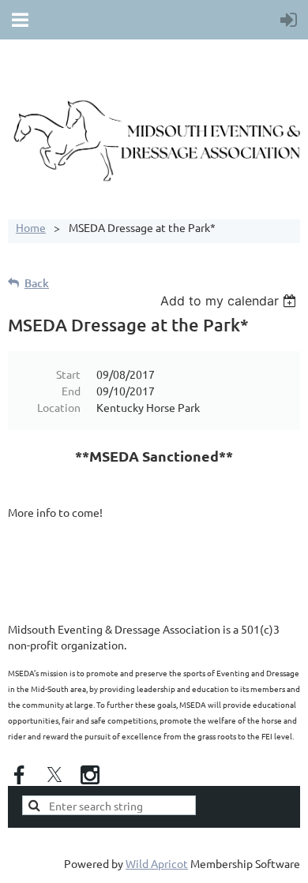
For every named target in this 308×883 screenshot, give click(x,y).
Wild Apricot (157, 863)
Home (31, 227)
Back (36, 282)
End (71, 391)
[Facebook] (19, 775)
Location (59, 407)
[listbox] (230, 300)
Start (68, 374)
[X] (54, 775)
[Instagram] (90, 775)
